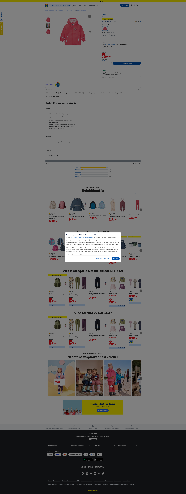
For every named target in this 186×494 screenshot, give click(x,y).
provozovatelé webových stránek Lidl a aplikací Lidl (81, 237)
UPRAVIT (106, 258)
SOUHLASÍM (116, 258)
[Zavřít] (118, 235)
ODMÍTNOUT (99, 258)
